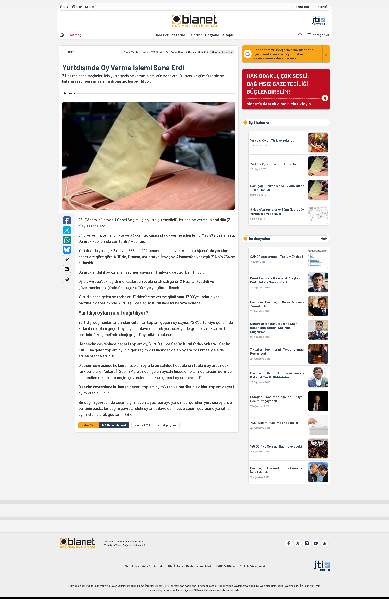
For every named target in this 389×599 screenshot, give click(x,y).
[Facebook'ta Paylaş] (67, 220)
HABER (70, 52)
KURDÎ (322, 7)
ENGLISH (302, 7)
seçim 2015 (142, 425)
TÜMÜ (323, 238)
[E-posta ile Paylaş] (67, 269)
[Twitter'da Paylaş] (67, 230)
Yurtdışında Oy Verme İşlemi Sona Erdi (123, 67)
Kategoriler (321, 34)
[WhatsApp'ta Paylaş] (67, 240)
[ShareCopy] (67, 259)
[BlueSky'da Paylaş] (67, 250)
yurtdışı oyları (166, 425)
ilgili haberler (259, 122)
